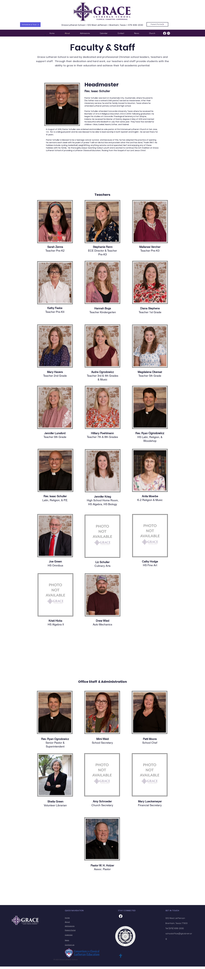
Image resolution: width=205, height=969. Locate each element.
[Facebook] (164, 33)
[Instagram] (168, 33)
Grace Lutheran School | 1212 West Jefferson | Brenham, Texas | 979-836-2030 (102, 25)
